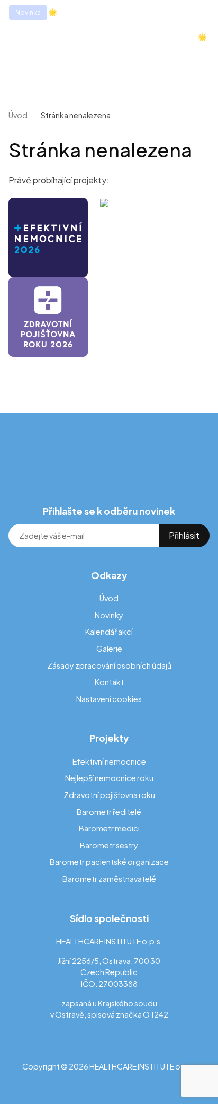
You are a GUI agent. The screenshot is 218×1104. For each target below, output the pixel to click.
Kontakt (109, 682)
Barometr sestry (109, 845)
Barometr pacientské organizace (109, 861)
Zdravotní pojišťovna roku (109, 795)
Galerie (109, 648)
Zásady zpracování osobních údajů (109, 665)
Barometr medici (109, 828)
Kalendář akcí (109, 631)
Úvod (18, 115)
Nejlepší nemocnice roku (109, 778)
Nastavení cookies (109, 699)
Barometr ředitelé (109, 812)
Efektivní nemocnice (109, 761)
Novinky (109, 615)
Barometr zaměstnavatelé (109, 878)
